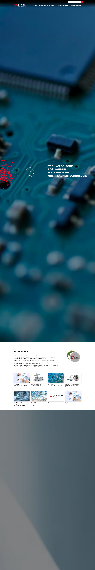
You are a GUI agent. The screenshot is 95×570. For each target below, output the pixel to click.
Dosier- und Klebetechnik (62, 5)
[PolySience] (20, 5)
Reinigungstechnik (43, 5)
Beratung (35, 5)
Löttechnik (51, 5)
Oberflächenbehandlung (75, 5)
